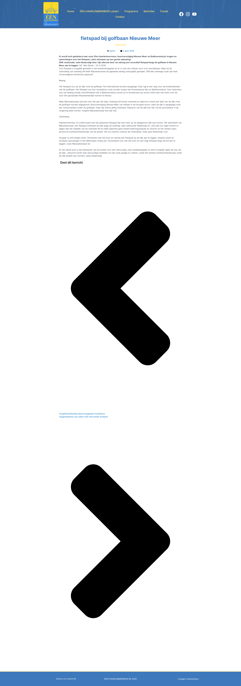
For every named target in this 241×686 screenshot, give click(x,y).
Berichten (149, 11)
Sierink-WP (71, 679)
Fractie (164, 11)
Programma (131, 11)
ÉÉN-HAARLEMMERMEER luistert (99, 11)
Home (70, 11)
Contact (119, 16)
